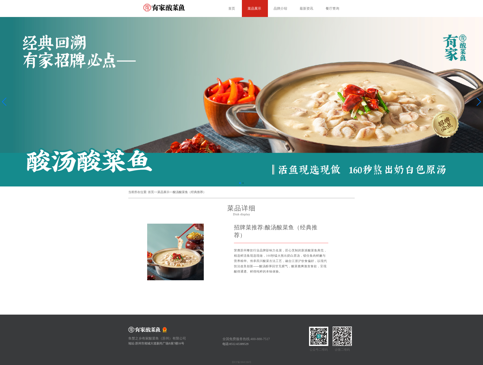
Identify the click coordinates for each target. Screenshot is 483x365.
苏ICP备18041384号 (241, 362)
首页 (231, 8)
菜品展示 (254, 8)
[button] (240, 183)
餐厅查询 (332, 8)
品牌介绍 (280, 8)
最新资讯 (306, 8)
